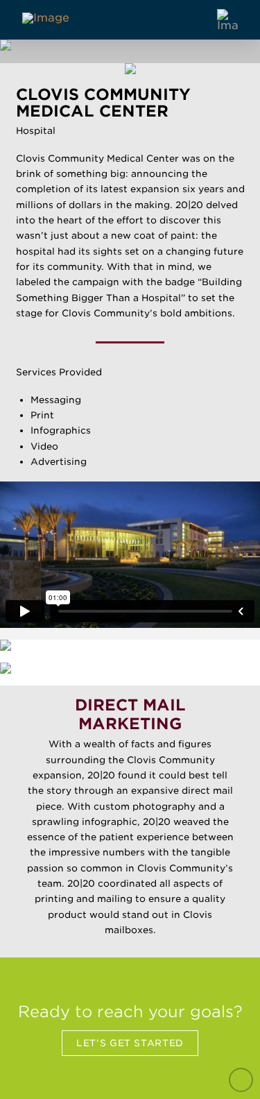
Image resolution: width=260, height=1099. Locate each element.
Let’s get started (130, 1042)
